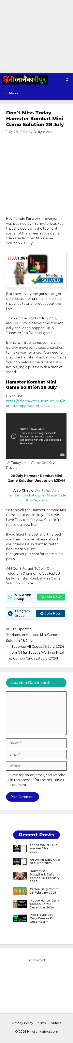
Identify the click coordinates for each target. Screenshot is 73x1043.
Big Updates (21, 629)
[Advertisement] (36, 36)
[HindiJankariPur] (25, 80)
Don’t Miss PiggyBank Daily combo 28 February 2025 (44, 876)
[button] (67, 80)
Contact (55, 1023)
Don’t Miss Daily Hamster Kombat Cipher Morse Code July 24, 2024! (36, 495)
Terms (41, 1023)
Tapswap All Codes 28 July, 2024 (37, 647)
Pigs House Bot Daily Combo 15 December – (41, 918)
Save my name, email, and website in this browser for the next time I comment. (37, 780)
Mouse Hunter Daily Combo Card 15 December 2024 (44, 904)
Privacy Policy (22, 1023)
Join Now (53, 597)
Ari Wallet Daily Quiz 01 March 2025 (45, 861)
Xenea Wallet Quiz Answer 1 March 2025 (43, 848)
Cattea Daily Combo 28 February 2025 (45, 890)
